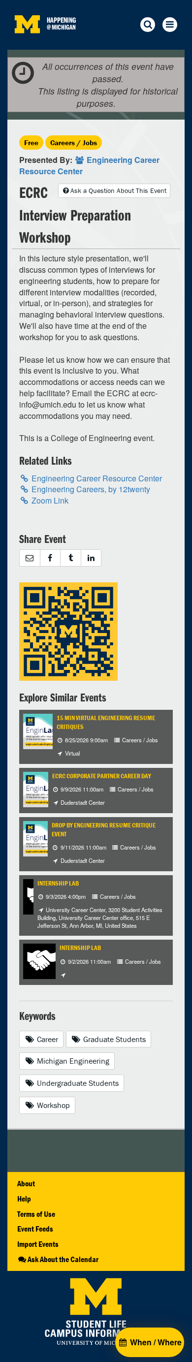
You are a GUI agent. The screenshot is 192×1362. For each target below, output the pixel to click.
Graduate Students (113, 1039)
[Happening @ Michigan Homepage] (27, 43)
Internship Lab (58, 883)
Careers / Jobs (73, 142)
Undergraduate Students (77, 1083)
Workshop (52, 1105)
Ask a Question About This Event (118, 190)
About (26, 1183)
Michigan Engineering (72, 1061)
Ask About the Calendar (63, 1259)
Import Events (38, 1244)
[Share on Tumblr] (70, 558)
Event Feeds (35, 1229)
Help (24, 1199)
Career (46, 1039)
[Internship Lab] (41, 960)
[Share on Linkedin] (91, 558)
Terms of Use (36, 1214)
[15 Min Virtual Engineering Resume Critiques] (47, 730)
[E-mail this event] (29, 558)
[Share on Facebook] (50, 558)
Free (31, 142)
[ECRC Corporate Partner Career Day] (47, 788)
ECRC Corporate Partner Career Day (101, 776)
